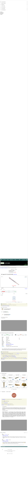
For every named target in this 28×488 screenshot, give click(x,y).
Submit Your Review (3, 446)
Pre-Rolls (4, 317)
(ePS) (14, 303)
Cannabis (4, 259)
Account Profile (3, 8)
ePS (19, 399)
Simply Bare (26, 288)
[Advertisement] (14, 325)
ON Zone (15, 272)
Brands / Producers (4, 3)
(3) (2, 289)
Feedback (1, 14)
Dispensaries (3, 4)
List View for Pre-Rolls (10, 453)
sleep (13, 356)
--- (14, 299)
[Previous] (2, 449)
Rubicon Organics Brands (5, 435)
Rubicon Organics (11, 344)
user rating (16, 357)
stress (15, 356)
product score (4, 357)
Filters (16, 269)
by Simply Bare (15, 274)
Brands (8, 259)
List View (13, 269)
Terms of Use (1, 13)
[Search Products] (15, 259)
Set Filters (11, 451)
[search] (1, 266)
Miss (6, 434)
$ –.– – (1, 293)
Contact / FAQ (1, 12)
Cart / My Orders (3, 7)
